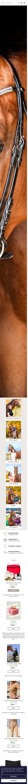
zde (2, 773)
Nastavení (13, 776)
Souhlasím (13, 780)
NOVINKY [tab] (13, 560)
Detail (13, 628)
